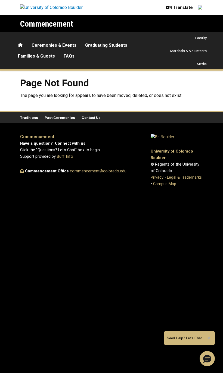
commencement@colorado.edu (98, 171)
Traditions (29, 117)
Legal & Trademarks (184, 177)
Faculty (201, 38)
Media (202, 64)
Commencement (46, 24)
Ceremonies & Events (54, 45)
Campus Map (164, 184)
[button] (207, 358)
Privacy (157, 177)
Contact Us (91, 117)
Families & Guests (36, 56)
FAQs (69, 56)
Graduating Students (106, 45)
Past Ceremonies (60, 117)
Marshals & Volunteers (188, 51)
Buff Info (65, 156)
